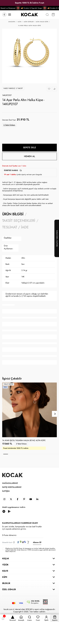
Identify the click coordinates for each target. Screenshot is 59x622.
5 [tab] (24, 454)
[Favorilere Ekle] (49, 89)
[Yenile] (14, 542)
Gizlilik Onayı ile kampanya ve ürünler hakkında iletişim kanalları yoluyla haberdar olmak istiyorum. (30, 549)
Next (55, 414)
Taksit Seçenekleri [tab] (18, 220)
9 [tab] (42, 454)
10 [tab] (47, 454)
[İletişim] (10, 14)
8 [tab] (38, 454)
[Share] (54, 89)
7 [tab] (33, 454)
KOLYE (5, 570)
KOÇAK (5, 558)
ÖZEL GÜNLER (9, 589)
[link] (4, 499)
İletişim (6, 491)
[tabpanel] (29, 300)
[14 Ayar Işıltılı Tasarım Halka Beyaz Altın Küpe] (29, 410)
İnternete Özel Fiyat (9, 120)
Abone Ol (37, 542)
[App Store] (3, 511)
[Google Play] (9, 511)
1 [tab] (5, 454)
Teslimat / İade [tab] (15, 227)
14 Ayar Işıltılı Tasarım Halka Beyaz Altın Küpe (24, 440)
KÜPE (4, 577)
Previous (4, 414)
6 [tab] (28, 454)
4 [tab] (19, 454)
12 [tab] (56, 454)
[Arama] (47, 14)
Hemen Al (29, 156)
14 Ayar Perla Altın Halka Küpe (29, 25)
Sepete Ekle (29, 147)
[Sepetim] (53, 14)
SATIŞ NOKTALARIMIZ (11, 487)
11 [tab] (52, 454)
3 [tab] (15, 454)
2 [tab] (10, 454)
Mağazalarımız (10, 483)
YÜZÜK (5, 564)
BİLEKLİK (6, 583)
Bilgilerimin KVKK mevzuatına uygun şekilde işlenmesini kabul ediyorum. (30, 550)
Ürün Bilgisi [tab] (12, 214)
